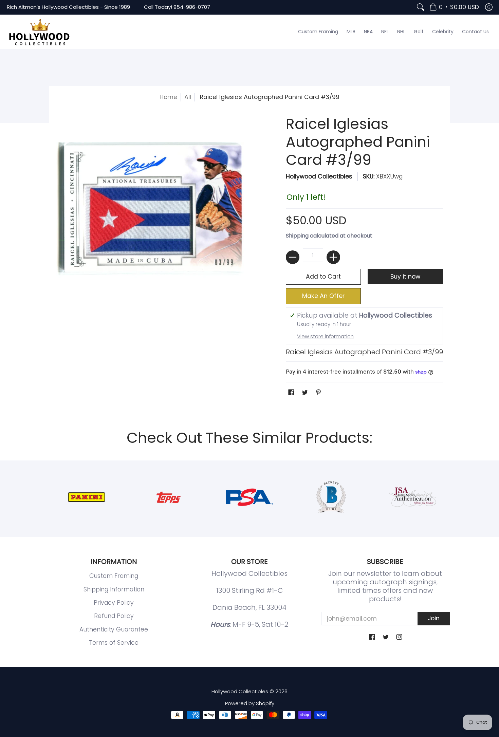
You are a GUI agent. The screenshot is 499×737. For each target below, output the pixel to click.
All (187, 97)
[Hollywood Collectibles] (39, 32)
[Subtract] (292, 257)
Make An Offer (323, 296)
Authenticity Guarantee (113, 629)
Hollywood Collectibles (319, 176)
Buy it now (405, 276)
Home (168, 97)
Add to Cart (323, 276)
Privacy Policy (114, 603)
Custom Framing (113, 576)
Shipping (297, 236)
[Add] (333, 257)
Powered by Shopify (249, 703)
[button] (454, 7)
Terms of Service (113, 643)
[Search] (420, 7)
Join (434, 618)
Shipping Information (114, 589)
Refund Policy (114, 616)
